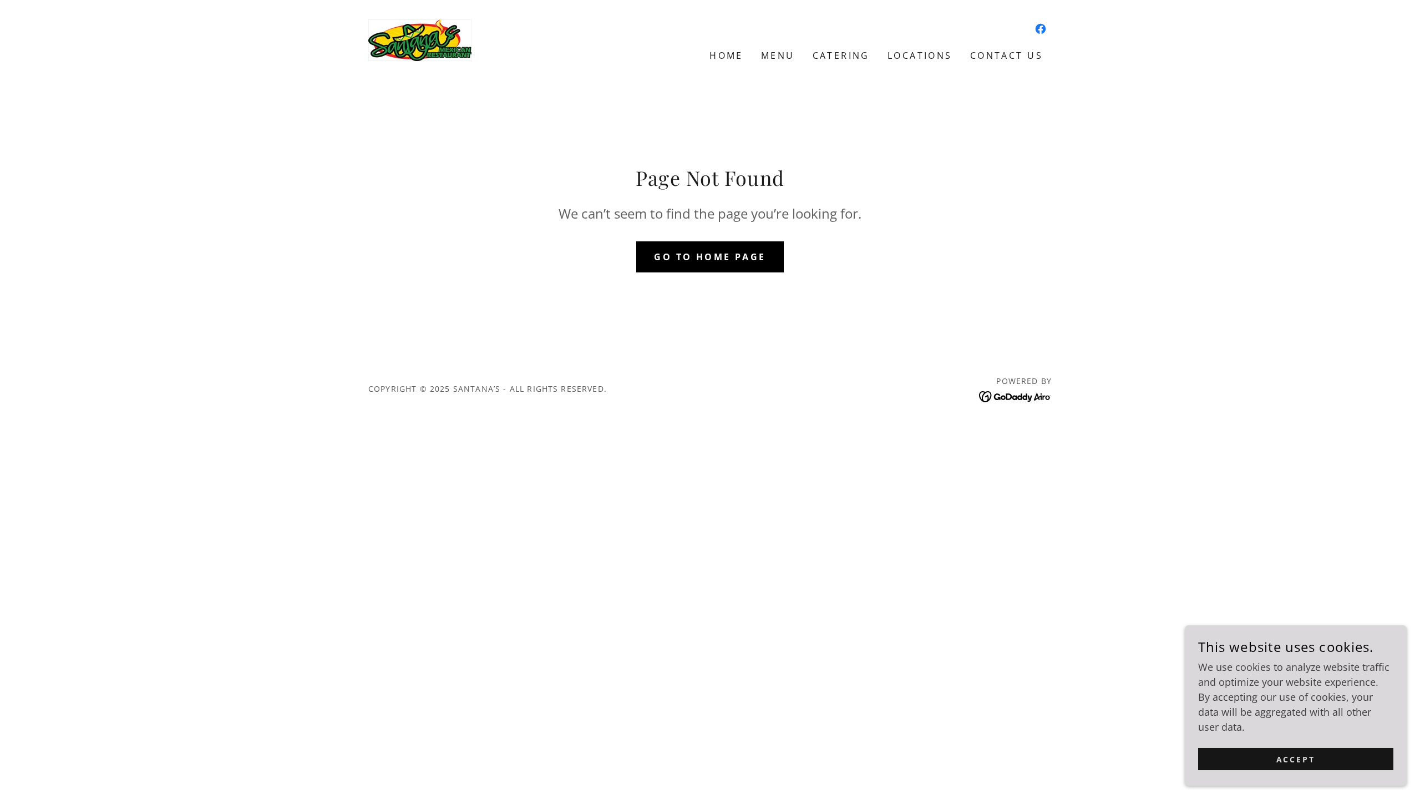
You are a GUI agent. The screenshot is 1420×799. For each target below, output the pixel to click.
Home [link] (726, 55)
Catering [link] (841, 55)
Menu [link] (778, 55)
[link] (419, 38)
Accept (1296, 759)
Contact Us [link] (1006, 55)
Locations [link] (920, 55)
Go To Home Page (709, 257)
